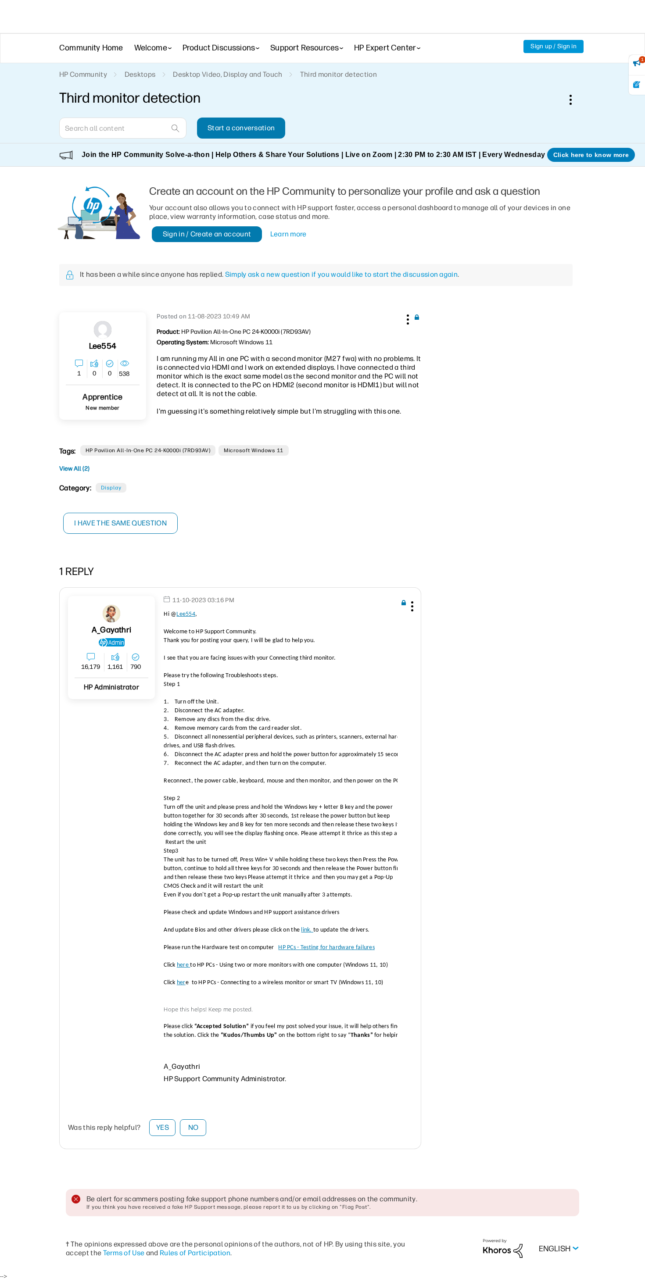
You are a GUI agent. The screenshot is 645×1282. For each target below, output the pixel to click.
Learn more (288, 234)
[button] (407, 318)
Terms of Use (124, 1253)
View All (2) (74, 468)
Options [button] (575, 99)
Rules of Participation (195, 1253)
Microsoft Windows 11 (253, 450)
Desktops (140, 74)
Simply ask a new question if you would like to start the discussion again (341, 274)
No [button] (193, 1127)
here (183, 965)
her (181, 982)
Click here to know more (591, 154)
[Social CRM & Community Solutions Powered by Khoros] (503, 1248)
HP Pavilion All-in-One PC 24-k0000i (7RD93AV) (148, 450)
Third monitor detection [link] (338, 74)
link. (307, 930)
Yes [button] (162, 1127)
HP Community (83, 74)
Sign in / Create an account (207, 234)
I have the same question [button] (120, 523)
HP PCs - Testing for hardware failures (326, 947)
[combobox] (122, 128)
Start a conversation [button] (241, 128)
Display (111, 488)
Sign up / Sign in (553, 46)
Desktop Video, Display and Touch (227, 74)
